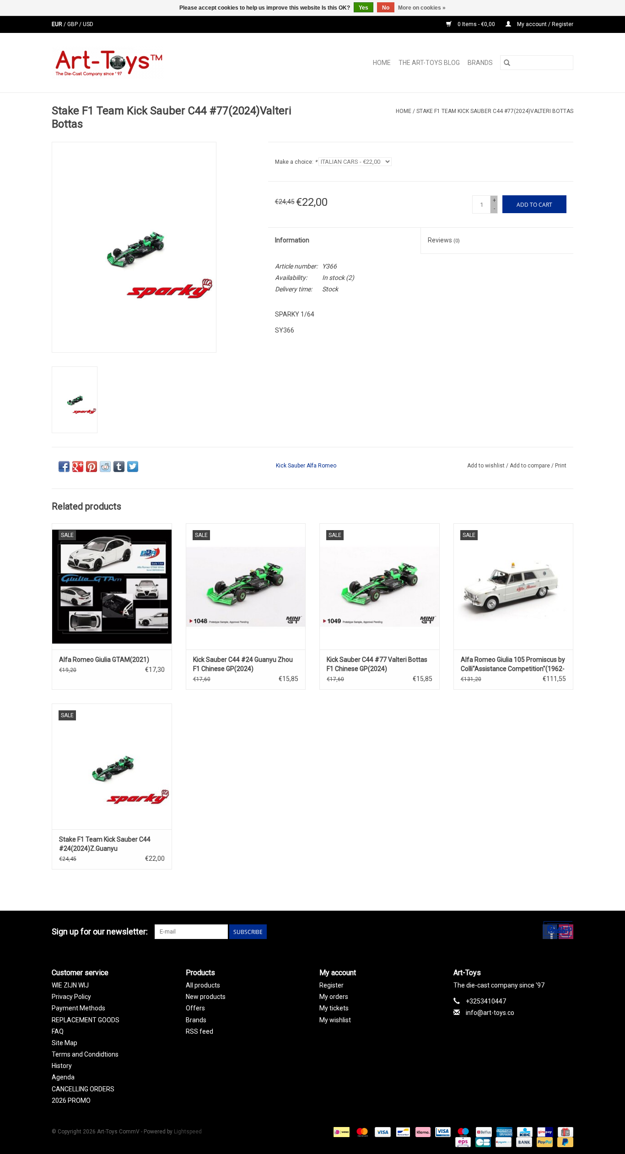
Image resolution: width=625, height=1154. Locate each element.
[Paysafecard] (502, 1141)
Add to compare (530, 465)
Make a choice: (296, 162)
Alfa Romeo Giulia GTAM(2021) (104, 659)
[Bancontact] (402, 1131)
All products (203, 985)
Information (292, 240)
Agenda (63, 1077)
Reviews (444, 240)
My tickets (334, 1008)
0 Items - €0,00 (476, 24)
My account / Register (544, 24)
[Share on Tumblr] (118, 466)
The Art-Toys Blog (429, 62)
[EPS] (462, 1141)
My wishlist (335, 1020)
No (385, 8)
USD (88, 24)
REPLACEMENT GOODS (85, 1020)
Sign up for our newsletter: (100, 931)
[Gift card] (564, 1131)
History (62, 1065)
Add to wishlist (486, 465)
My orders (333, 996)
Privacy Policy (71, 996)
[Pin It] (91, 466)
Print (560, 465)
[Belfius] (483, 1131)
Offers (195, 1008)
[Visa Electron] (442, 1131)
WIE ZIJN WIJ (70, 985)
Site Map (64, 1043)
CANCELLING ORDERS (83, 1089)
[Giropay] (544, 1131)
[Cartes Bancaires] (482, 1141)
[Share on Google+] (77, 466)
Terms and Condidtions (85, 1054)
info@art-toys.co (490, 1012)
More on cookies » (422, 8)
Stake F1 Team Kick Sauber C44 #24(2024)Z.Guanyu (105, 844)
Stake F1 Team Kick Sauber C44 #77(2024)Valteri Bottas (494, 111)
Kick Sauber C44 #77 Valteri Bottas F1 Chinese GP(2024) (377, 664)
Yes (363, 8)
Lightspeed (188, 1131)
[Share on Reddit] (105, 466)
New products (206, 996)
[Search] (507, 62)
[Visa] (382, 1131)
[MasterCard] (361, 1131)
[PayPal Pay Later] (563, 1141)
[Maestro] (462, 1131)
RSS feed (199, 1031)
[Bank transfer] (523, 1141)
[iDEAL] (340, 1131)
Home (382, 62)
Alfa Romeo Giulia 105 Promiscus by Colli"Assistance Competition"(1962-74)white (513, 664)
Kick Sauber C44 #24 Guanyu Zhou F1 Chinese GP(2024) (243, 664)
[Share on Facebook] (64, 466)
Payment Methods (78, 1008)
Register (331, 985)
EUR (58, 24)
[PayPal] (543, 1141)
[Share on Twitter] (132, 466)
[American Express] (503, 1131)
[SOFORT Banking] (422, 1131)
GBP (73, 24)
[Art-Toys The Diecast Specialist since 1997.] (144, 63)
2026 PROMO (71, 1100)
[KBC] (524, 1131)
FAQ (58, 1031)
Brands (480, 62)
